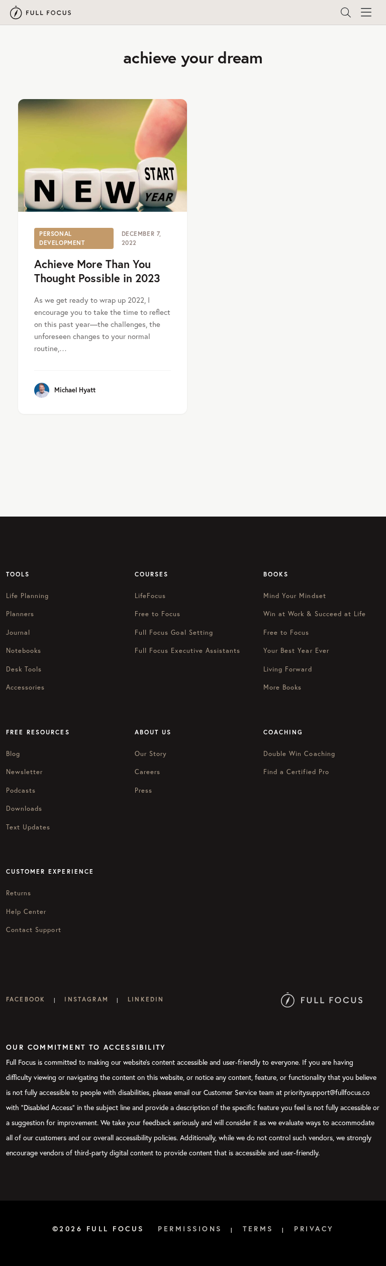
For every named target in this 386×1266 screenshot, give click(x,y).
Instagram (86, 999)
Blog (13, 753)
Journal (18, 632)
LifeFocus (150, 596)
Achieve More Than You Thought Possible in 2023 (97, 271)
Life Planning (27, 596)
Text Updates (28, 827)
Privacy (314, 1228)
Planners (20, 614)
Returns (18, 893)
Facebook (25, 999)
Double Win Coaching (299, 753)
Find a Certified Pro (296, 772)
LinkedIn (146, 999)
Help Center (26, 911)
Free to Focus (158, 614)
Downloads (24, 808)
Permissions (190, 1228)
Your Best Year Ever (296, 650)
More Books (282, 687)
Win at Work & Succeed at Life (314, 614)
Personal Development (62, 238)
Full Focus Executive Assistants (187, 650)
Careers (147, 772)
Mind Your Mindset (294, 596)
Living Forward (287, 669)
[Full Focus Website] (322, 999)
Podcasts (21, 790)
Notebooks (23, 650)
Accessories (25, 687)
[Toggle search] (346, 13)
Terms (258, 1228)
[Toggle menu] (366, 13)
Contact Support (33, 929)
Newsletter (24, 772)
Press (143, 790)
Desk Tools (24, 669)
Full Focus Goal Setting (174, 632)
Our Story (151, 753)
